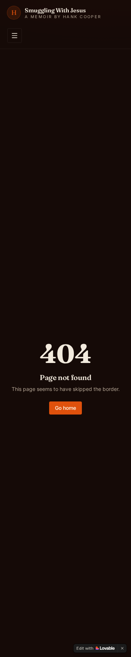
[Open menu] (14, 35)
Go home (65, 408)
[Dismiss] (122, 648)
